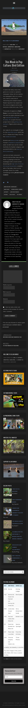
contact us (20, 360)
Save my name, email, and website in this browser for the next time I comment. (13, 309)
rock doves (12, 194)
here (7, 659)
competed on (14, 142)
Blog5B (6, 250)
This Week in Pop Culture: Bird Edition (13, 64)
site (14, 357)
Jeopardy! (6, 191)
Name (7, 285)
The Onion (19, 194)
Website (5, 299)
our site (12, 44)
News (14, 59)
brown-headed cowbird (16, 189)
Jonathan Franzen (14, 191)
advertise (11, 46)
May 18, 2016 (14, 68)
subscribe (17, 46)
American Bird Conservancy (10, 186)
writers (20, 357)
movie (12, 132)
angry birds (6, 189)
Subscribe (13, 681)
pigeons (6, 194)
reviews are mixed (10, 136)
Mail (7, 292)
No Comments (14, 72)
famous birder (15, 140)
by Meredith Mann (14, 70)
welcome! (22, 49)
